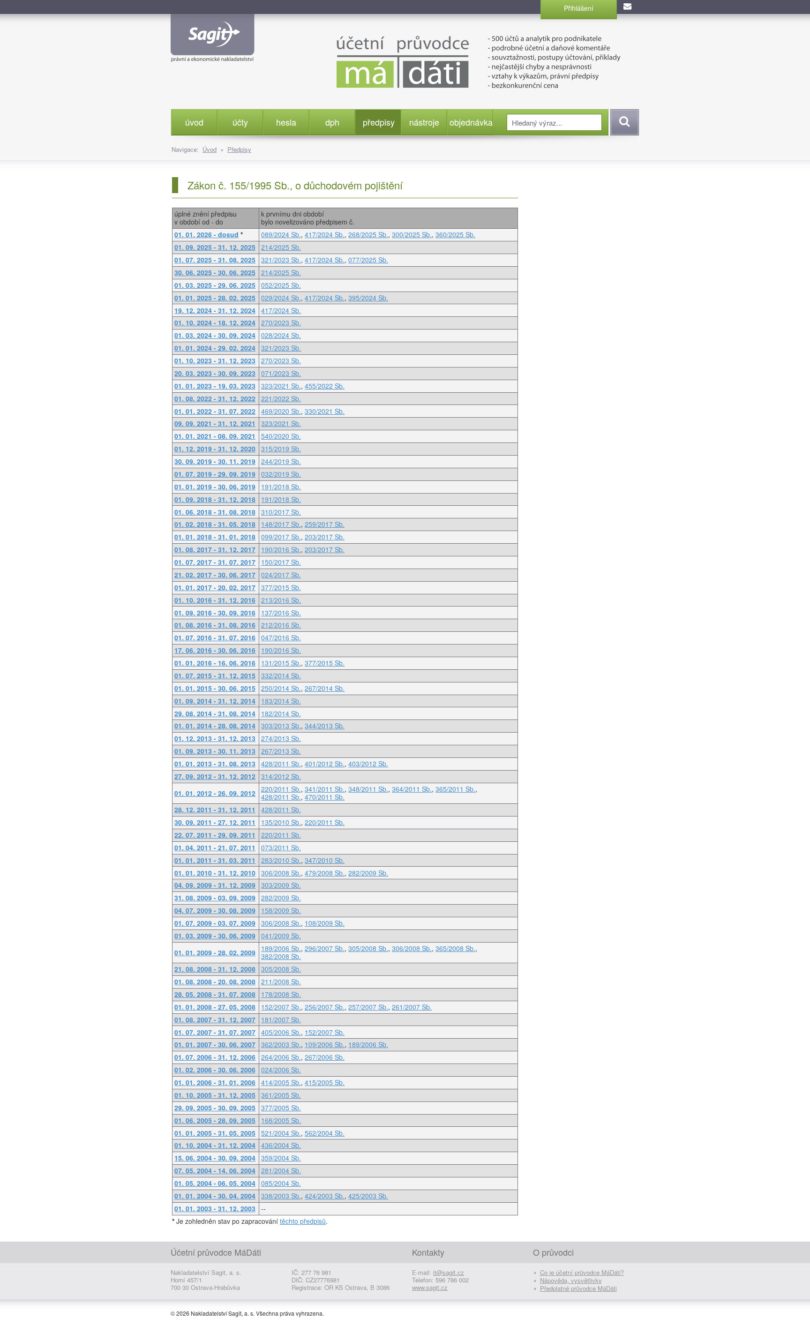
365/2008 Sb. (455, 948)
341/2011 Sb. (325, 789)
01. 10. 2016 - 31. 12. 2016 (214, 600)
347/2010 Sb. (325, 860)
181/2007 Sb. (281, 1019)
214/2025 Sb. (281, 247)
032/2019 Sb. (281, 474)
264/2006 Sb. (281, 1057)
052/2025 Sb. (281, 285)
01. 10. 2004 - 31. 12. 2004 (214, 1145)
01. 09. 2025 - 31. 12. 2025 (214, 247)
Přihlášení (578, 8)
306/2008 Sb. (281, 872)
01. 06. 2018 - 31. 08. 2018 (214, 512)
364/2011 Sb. (412, 789)
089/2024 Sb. (281, 234)
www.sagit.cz (430, 1287)
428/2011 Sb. (281, 763)
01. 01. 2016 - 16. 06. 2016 (214, 662)
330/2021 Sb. (325, 411)
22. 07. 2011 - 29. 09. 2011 (214, 834)
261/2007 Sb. (412, 1006)
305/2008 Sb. (368, 948)
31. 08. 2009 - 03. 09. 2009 (214, 897)
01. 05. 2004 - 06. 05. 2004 (214, 1183)
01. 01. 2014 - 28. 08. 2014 (214, 725)
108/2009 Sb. (325, 923)
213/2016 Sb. (281, 600)
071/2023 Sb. (281, 373)
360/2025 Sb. (455, 234)
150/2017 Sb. (281, 562)
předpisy (379, 122)
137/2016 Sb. (281, 612)
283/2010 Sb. (281, 860)
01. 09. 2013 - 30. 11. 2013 (214, 751)
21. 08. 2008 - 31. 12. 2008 (214, 969)
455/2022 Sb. (325, 385)
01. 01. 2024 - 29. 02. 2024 (214, 347)
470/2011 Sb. (325, 797)
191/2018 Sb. (281, 486)
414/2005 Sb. (281, 1082)
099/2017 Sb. (281, 536)
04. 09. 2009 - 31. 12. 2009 (214, 885)
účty (240, 122)
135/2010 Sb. (281, 822)
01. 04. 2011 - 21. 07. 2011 (214, 847)
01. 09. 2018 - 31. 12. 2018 (214, 499)
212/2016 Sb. (281, 624)
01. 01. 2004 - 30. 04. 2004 (214, 1195)
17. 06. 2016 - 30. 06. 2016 (214, 650)
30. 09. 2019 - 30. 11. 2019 (214, 461)
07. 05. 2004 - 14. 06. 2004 (214, 1170)
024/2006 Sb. (281, 1069)
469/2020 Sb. (281, 411)
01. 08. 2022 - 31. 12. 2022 (214, 398)
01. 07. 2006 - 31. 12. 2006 (214, 1057)
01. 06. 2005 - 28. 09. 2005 (214, 1120)
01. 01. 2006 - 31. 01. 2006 (214, 1082)
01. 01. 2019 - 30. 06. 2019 (214, 486)
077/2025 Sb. (368, 259)
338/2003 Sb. (281, 1195)
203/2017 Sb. (325, 536)
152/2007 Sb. (281, 1006)
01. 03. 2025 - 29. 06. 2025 (214, 285)
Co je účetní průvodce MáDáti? (582, 1272)
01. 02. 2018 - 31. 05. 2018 (214, 524)
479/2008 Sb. (325, 872)
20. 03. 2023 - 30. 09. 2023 (214, 373)
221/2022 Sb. (281, 398)
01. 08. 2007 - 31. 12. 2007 (214, 1019)
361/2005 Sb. (281, 1095)
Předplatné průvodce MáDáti (578, 1288)
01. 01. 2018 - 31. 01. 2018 (214, 536)
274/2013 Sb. (281, 738)
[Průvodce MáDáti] (456, 61)
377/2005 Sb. (281, 1107)
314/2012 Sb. (281, 776)
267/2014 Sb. (325, 688)
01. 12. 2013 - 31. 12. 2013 (214, 738)
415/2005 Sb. (325, 1082)
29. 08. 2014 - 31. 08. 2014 (214, 713)
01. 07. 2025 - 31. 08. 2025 (214, 259)
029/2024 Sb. (281, 297)
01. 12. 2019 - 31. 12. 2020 (214, 448)
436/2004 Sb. (281, 1145)
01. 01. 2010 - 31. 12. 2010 (214, 872)
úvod (194, 122)
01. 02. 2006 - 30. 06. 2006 (214, 1069)
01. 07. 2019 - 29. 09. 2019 (214, 474)
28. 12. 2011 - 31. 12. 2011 (214, 809)
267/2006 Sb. (325, 1057)
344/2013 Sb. (325, 725)
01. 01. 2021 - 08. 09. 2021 (214, 436)
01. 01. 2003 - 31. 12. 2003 (214, 1208)
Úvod (209, 149)
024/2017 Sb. (281, 574)
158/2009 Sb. (281, 910)
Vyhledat (623, 122)
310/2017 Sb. (281, 512)
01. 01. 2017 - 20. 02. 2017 (214, 587)
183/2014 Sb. (281, 700)
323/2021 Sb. (281, 385)
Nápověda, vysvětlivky (571, 1280)
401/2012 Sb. (325, 763)
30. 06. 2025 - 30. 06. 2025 (214, 272)
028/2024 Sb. (281, 335)
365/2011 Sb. (455, 789)
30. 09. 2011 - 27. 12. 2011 (214, 822)
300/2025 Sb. (412, 234)
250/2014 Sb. (281, 688)
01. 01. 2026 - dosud (206, 234)
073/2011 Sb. (281, 847)
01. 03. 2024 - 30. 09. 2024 (214, 335)
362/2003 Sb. (281, 1044)
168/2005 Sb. (281, 1120)
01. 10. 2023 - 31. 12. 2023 (214, 360)
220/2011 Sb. (281, 789)
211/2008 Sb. (281, 981)
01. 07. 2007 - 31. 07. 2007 (214, 1032)
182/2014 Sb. (281, 713)
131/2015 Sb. (281, 662)
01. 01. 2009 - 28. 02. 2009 (214, 952)
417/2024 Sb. (325, 234)
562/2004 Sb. (325, 1133)
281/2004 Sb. (281, 1170)
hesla (286, 122)
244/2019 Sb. (281, 461)
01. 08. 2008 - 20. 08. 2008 (214, 981)
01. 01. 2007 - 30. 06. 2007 (214, 1044)
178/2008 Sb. (281, 994)
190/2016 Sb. (281, 549)
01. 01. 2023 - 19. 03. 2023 (214, 385)
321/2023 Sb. (281, 259)
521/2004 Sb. (281, 1133)
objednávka (471, 122)
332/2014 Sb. (281, 675)
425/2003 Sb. (368, 1195)
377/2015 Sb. (281, 587)
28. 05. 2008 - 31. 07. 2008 (214, 994)
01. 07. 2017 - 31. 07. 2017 (214, 562)
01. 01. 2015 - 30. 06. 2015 (214, 688)
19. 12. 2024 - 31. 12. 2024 (214, 310)
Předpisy (239, 149)
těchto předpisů (303, 1221)
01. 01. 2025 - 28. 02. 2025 (214, 297)
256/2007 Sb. (325, 1006)
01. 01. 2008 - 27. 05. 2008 (214, 1006)
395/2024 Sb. (368, 297)
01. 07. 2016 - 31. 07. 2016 (214, 637)
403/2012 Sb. (368, 763)
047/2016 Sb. (281, 637)
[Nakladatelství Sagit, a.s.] (213, 54)
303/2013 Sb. (281, 725)
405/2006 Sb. (281, 1032)
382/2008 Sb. (281, 956)
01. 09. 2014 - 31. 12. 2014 (214, 700)
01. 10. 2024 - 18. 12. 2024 (214, 322)
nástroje (424, 122)
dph (332, 122)
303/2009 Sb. (281, 885)
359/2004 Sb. (281, 1157)
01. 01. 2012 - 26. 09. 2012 (214, 793)
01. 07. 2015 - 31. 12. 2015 (214, 675)
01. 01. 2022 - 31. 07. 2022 (214, 411)
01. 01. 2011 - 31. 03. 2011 (214, 860)
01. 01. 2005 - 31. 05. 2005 (214, 1133)
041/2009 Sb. (281, 935)
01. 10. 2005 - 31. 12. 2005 (214, 1095)
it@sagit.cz (448, 1272)
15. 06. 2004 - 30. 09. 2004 (214, 1157)
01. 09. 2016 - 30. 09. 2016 (214, 612)
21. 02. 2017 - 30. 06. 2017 (214, 574)
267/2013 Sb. (281, 751)
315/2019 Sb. (281, 448)
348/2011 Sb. (368, 789)
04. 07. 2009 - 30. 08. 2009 (214, 910)
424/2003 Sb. (325, 1195)
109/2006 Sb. (325, 1044)
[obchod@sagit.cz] (628, 7)
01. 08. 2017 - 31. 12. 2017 (214, 549)
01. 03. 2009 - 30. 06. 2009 (214, 935)
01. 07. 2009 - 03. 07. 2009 (214, 923)
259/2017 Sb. (325, 524)
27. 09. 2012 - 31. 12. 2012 (214, 776)
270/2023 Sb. (281, 322)
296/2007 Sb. (325, 948)
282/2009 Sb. (368, 872)
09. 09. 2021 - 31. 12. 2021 (214, 423)
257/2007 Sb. (368, 1006)
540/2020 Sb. (281, 436)
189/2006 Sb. (281, 948)
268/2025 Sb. (368, 234)
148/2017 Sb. (281, 524)
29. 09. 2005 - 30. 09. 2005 (214, 1107)
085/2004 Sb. (281, 1183)
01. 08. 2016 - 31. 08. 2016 (214, 624)
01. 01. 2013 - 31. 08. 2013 (214, 763)
